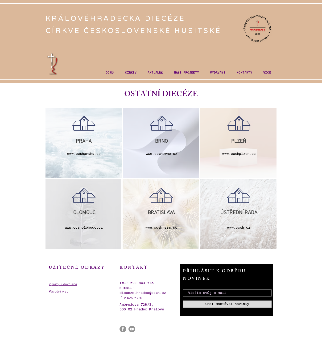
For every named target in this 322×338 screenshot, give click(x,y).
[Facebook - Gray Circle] (123, 329)
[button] (130, 72)
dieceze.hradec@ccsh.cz (143, 293)
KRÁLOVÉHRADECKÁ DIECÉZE (117, 18)
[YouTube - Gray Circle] (131, 329)
